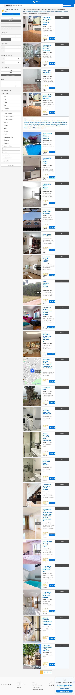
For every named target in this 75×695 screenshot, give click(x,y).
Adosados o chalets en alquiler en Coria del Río (35, 121)
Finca (5, 105)
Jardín (5, 128)
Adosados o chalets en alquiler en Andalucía (35, 11)
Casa (5, 96)
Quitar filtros (11, 165)
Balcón (5, 152)
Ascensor (6, 143)
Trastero (6, 131)
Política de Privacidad (37, 685)
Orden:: (11, 25)
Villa (5, 99)
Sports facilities (8, 146)
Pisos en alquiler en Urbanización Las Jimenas (35, 127)
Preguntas (51, 684)
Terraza (6, 122)
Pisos (11, 72)
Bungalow (6, 108)
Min (3, 47)
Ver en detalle (53, 38)
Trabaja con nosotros (21, 684)
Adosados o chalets (11, 75)
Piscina (6, 125)
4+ (15, 39)
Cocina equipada (8, 113)
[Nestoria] (37, 2)
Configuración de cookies (37, 689)
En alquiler (11, 20)
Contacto (19, 687)
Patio (5, 149)
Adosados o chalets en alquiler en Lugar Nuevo (40, 122)
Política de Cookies (36, 687)
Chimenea (6, 140)
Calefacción (7, 155)
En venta (11, 18)
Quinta (5, 102)
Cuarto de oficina (8, 158)
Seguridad (6, 161)
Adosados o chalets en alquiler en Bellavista (51, 125)
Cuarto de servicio (8, 137)
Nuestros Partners (53, 685)
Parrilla (5, 134)
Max (3, 50)
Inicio (24, 11)
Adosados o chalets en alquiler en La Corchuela (50, 124)
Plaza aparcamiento (9, 116)
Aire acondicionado (8, 119)
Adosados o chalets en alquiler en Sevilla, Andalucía (57, 11)
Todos (11, 70)
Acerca (18, 685)
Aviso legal (34, 684)
